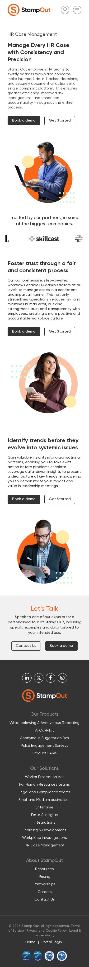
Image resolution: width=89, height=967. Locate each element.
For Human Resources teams (44, 785)
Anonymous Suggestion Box (44, 738)
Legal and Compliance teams (44, 792)
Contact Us (26, 646)
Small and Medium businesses (44, 800)
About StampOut (44, 860)
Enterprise (44, 807)
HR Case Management (45, 845)
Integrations (44, 823)
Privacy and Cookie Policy (47, 930)
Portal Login (52, 942)
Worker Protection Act (44, 777)
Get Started (60, 120)
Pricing (44, 877)
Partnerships (45, 884)
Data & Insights (44, 815)
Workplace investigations (44, 838)
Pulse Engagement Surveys (44, 746)
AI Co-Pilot (44, 730)
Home (30, 942)
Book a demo (24, 120)
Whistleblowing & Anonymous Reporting (44, 723)
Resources (44, 869)
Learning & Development (44, 830)
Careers (44, 892)
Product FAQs (45, 753)
